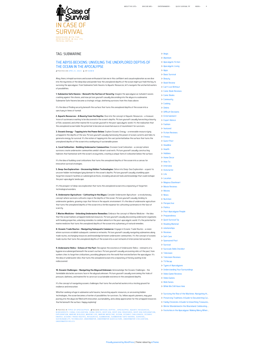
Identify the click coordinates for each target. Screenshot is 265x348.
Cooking (166, 103)
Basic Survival (169, 74)
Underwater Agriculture (109, 319)
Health (166, 149)
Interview (167, 165)
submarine (104, 317)
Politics (166, 207)
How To (166, 161)
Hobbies (167, 153)
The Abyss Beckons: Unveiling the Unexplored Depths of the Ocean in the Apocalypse (103, 64)
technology (77, 319)
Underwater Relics (65, 321)
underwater (90, 319)
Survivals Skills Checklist (174, 249)
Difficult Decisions (171, 112)
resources (92, 317)
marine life (91, 314)
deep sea (107, 312)
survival (140, 317)
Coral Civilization (79, 312)
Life (165, 174)
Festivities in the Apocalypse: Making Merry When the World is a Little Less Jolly (198, 310)
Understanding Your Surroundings (178, 269)
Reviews (167, 232)
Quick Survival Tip (183, 6)
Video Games (169, 278)
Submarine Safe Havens (123, 317)
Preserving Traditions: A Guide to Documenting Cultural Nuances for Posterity (197, 298)
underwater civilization (136, 319)
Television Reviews (172, 257)
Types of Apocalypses (78, 310)
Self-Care (167, 236)
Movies (166, 190)
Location (167, 178)
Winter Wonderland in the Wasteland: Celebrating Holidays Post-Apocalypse (197, 306)
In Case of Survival (71, 28)
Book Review (169, 82)
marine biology (77, 314)
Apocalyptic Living (171, 66)
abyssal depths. (108, 310)
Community (168, 99)
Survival (167, 244)
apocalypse (123, 310)
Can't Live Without (171, 87)
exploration (62, 314)
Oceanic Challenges (133, 314)
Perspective (168, 203)
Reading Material (171, 224)
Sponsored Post (170, 240)
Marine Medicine (107, 314)
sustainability (63, 319)
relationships (169, 228)
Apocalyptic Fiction (171, 62)
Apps (165, 70)
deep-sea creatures (122, 312)
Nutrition (167, 199)
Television (167, 253)
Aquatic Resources (139, 310)
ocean (119, 314)
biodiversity (62, 312)
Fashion (166, 124)
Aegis (165, 53)
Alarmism (167, 58)
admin (91, 71)
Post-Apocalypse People (174, 211)
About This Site (130, 6)
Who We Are (147, 6)
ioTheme (155, 342)
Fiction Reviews (170, 132)
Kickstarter (168, 170)
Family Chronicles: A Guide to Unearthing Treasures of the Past (190, 302)
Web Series (168, 282)
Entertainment (163, 6)
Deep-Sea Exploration (144, 312)
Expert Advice (169, 120)
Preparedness (169, 215)
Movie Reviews (170, 186)
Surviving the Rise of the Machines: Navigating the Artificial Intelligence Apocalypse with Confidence (207, 293)
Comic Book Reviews (172, 91)
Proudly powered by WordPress (120, 342)
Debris (166, 107)
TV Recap (167, 261)
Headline (167, 145)
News (197, 6)
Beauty (166, 78)
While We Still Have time (174, 286)
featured (167, 128)
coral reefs (95, 312)
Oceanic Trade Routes (75, 317)
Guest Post (168, 141)
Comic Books (168, 95)
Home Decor (168, 157)
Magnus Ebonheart (171, 182)
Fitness (166, 136)
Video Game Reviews (172, 273)
